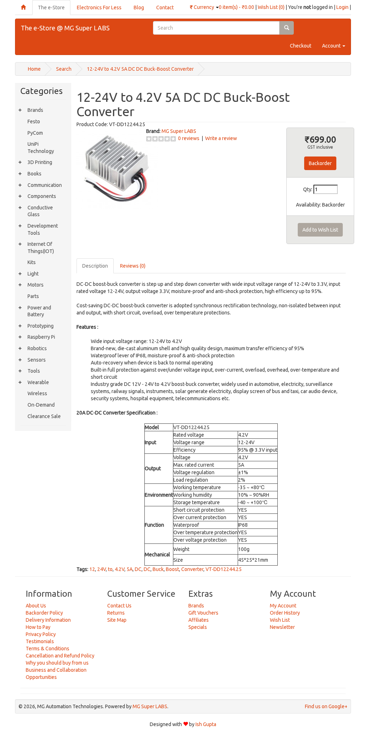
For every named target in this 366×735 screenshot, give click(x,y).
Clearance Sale (44, 416)
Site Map (117, 620)
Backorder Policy (44, 613)
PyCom (35, 133)
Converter (192, 569)
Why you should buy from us (57, 663)
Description (95, 266)
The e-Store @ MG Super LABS (65, 27)
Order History (285, 613)
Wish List (280, 620)
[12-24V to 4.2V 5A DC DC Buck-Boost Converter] (117, 168)
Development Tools (43, 229)
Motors (36, 285)
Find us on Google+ (326, 706)
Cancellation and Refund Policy (60, 656)
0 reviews (188, 138)
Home (34, 69)
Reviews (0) (132, 266)
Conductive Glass (40, 211)
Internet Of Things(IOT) (41, 247)
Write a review (221, 138)
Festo (34, 121)
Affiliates (198, 620)
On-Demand (41, 405)
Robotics (37, 348)
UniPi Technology (41, 147)
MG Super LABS (179, 131)
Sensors (37, 360)
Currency (202, 7)
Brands (35, 110)
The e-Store (51, 7)
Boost (172, 569)
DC (138, 569)
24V (101, 569)
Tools (34, 371)
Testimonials (40, 641)
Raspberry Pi (41, 337)
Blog (139, 7)
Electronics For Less (99, 7)
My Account (283, 606)
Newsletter (282, 627)
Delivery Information (48, 620)
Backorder (320, 163)
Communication (45, 185)
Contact (165, 7)
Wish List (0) (271, 7)
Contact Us (119, 606)
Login (342, 7)
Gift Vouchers (203, 613)
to (110, 569)
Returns (116, 613)
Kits (32, 262)
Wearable (38, 382)
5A (130, 569)
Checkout (300, 46)
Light (33, 274)
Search (63, 69)
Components (42, 196)
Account (332, 46)
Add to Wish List (320, 230)
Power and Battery (39, 311)
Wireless (37, 393)
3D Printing (40, 162)
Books (34, 174)
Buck (158, 569)
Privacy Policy (41, 634)
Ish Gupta (206, 724)
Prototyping (41, 326)
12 (92, 569)
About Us (36, 606)
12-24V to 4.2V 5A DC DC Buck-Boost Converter (140, 69)
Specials (197, 627)
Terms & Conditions (47, 648)
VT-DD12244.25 (224, 569)
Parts (33, 296)
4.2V (119, 569)
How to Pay (38, 627)
